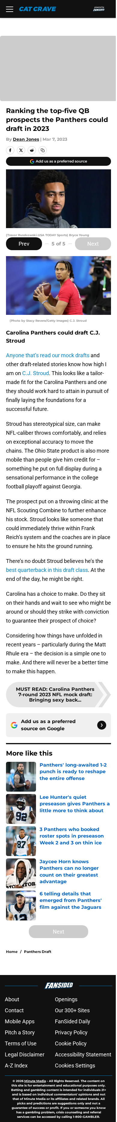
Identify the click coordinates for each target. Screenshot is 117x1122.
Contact (14, 1010)
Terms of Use (21, 1043)
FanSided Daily (72, 1021)
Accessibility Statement (83, 1054)
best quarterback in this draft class (47, 570)
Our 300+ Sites (72, 1010)
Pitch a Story (20, 1032)
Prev (24, 244)
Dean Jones (26, 139)
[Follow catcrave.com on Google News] (101, 725)
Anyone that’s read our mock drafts (47, 355)
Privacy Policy (71, 1032)
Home (12, 951)
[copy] (42, 150)
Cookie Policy (71, 1043)
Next (93, 244)
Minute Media (35, 1081)
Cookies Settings (75, 1065)
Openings (66, 999)
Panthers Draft (37, 951)
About (12, 999)
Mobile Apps (19, 1021)
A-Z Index (16, 1065)
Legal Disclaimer (24, 1054)
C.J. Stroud (35, 373)
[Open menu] (9, 9)
